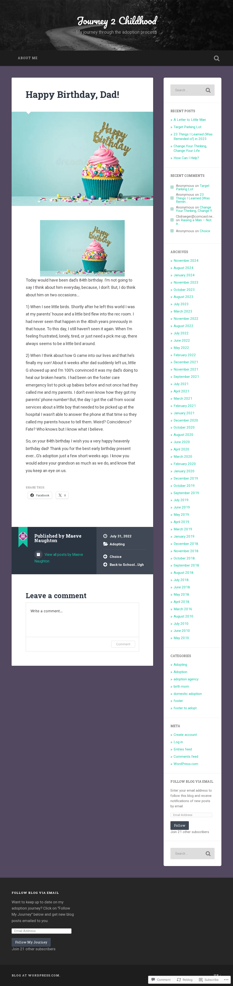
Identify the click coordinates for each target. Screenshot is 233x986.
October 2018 (184, 558)
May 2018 (181, 594)
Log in (178, 742)
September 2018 (186, 565)
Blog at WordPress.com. (36, 975)
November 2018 (186, 551)
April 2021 (181, 391)
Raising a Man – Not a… (193, 222)
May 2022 (181, 348)
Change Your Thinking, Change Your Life (190, 148)
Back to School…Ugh (127, 565)
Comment (123, 644)
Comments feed (186, 757)
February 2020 (185, 464)
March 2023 (183, 311)
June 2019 (182, 507)
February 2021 (185, 406)
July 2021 (181, 384)
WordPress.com (186, 764)
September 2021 (186, 377)
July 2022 (181, 333)
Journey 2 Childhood (116, 20)
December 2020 (186, 420)
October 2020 (184, 427)
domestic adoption (188, 694)
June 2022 (182, 340)
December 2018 (186, 544)
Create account (185, 735)
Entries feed (183, 749)
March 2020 (183, 457)
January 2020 (184, 471)
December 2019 (186, 478)
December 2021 (186, 362)
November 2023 (186, 282)
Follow (179, 825)
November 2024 (186, 261)
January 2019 (184, 536)
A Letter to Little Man (190, 120)
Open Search (216, 58)
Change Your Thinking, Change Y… (195, 209)
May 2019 (181, 515)
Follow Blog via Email (191, 782)
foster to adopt (185, 708)
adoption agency (186, 679)
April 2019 (181, 522)
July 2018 (181, 580)
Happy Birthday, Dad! (72, 94)
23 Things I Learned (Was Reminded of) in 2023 (193, 136)
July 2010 (181, 624)
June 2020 (182, 442)
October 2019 (184, 486)
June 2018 (182, 587)
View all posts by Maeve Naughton (58, 557)
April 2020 (181, 449)
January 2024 (184, 275)
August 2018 (183, 573)
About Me (28, 58)
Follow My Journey (31, 942)
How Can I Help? (186, 158)
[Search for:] (192, 90)
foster (178, 701)
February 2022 (185, 355)
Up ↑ (217, 975)
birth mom (181, 686)
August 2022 (183, 326)
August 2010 (183, 616)
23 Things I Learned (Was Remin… (193, 198)
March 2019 (183, 529)
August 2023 (183, 297)
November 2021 (186, 369)
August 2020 (183, 435)
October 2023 (184, 290)
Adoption (180, 672)
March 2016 (183, 609)
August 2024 (183, 268)
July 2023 (181, 304)
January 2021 (184, 413)
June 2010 (182, 631)
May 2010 (181, 638)
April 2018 (181, 602)
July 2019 (181, 500)
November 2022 (186, 319)
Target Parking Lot (187, 127)
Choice (116, 557)
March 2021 (183, 398)
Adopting (117, 544)
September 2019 (186, 493)
